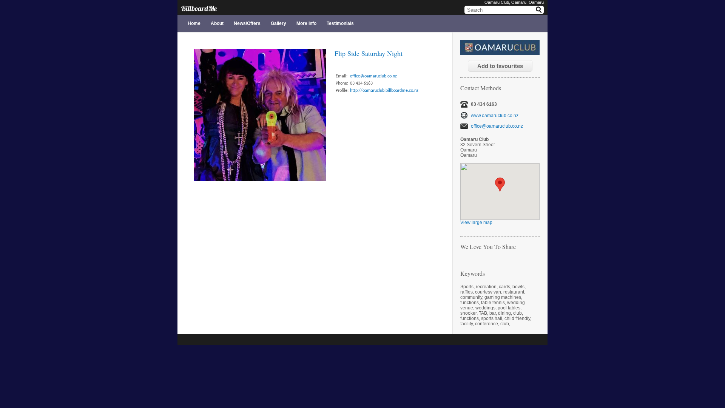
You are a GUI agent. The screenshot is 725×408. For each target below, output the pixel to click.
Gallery (278, 23)
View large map (476, 222)
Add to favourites (500, 66)
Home (194, 23)
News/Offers (247, 23)
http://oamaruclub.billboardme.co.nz (384, 90)
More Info (306, 23)
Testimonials (340, 23)
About (217, 23)
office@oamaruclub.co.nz (497, 126)
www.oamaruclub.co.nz (494, 115)
